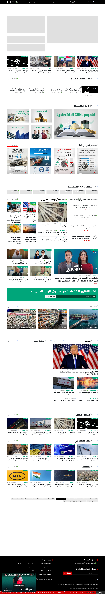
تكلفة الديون (64, 203)
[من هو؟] (41, 132)
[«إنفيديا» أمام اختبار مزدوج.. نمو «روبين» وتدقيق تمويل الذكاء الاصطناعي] (64, 449)
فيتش (27, 418)
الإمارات (26, 250)
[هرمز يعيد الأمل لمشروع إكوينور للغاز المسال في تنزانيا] (63, 383)
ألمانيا (50, 56)
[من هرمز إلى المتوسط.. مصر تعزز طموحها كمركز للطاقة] (87, 383)
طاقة (61, 2)
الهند (73, 56)
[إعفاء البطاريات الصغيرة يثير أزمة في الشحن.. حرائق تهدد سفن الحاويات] (64, 475)
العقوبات (34, 203)
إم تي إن (26, 470)
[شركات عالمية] (18, 132)
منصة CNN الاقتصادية (43, 589)
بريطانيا (49, 444)
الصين (96, 309)
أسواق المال (68, 2)
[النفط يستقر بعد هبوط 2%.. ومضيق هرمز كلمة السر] (29, 228)
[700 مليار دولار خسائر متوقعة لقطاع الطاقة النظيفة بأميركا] (87, 61)
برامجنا (42, 2)
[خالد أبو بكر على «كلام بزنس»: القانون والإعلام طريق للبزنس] (40, 254)
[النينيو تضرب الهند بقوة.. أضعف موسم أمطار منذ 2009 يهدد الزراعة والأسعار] (40, 475)
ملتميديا (94, 275)
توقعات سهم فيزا (67, 501)
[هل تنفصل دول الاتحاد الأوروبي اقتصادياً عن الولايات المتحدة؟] (40, 271)
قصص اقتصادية (62, 230)
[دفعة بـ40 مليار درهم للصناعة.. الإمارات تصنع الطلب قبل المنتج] (17, 254)
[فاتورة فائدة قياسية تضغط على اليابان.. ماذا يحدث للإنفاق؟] (52, 212)
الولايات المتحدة (63, 309)
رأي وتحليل (19, 213)
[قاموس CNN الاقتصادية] (76, 124)
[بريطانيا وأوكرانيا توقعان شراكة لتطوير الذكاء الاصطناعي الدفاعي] (40, 449)
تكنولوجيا (54, 2)
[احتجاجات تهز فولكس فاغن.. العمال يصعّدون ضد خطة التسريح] (17, 61)
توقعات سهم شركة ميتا (30, 498)
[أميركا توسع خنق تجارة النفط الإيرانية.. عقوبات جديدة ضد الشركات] (29, 207)
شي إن (49, 418)
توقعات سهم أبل (93, 498)
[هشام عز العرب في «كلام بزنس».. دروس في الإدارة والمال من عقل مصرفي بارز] (76, 261)
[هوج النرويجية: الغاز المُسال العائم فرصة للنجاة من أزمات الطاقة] (17, 271)
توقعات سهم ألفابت (50, 498)
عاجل (100, 592)
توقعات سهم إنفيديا (84, 498)
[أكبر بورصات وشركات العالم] (18, 116)
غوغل (96, 444)
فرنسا (50, 267)
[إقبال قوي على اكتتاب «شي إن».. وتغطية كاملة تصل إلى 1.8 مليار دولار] (40, 423)
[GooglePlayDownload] (90, 563)
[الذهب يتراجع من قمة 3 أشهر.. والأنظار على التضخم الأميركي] (14, 228)
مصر (50, 250)
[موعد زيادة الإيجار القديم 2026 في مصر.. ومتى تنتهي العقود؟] (87, 475)
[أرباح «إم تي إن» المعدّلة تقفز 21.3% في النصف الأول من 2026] (17, 475)
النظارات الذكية (25, 444)
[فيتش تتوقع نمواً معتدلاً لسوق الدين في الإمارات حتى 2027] (17, 423)
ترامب (96, 56)
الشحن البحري (71, 470)
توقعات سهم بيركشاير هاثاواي (79, 501)
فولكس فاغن (25, 56)
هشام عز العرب (94, 250)
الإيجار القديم (94, 470)
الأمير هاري (33, 309)
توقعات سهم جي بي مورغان (17, 498)
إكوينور (72, 378)
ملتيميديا (36, 2)
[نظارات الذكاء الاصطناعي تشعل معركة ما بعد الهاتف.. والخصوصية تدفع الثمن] (17, 449)
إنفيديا (73, 444)
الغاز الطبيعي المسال (23, 267)
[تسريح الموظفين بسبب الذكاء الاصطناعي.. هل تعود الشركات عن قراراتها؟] (14, 207)
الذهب (19, 224)
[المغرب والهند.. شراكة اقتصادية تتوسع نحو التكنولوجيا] (64, 61)
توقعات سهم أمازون (60, 498)
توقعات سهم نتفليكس (92, 501)
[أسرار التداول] (41, 116)
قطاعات (48, 2)
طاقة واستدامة (93, 68)
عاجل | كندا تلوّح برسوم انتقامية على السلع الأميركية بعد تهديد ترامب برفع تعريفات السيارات (40, 592)
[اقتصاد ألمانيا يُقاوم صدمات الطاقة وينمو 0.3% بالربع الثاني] (40, 61)
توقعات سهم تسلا (40, 498)
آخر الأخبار (74, 2)
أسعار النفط (33, 224)
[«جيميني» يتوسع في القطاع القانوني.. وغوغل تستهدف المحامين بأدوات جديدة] (87, 449)
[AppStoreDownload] (80, 563)
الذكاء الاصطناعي (16, 203)
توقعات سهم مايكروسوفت (72, 498)
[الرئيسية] (90, 2)
